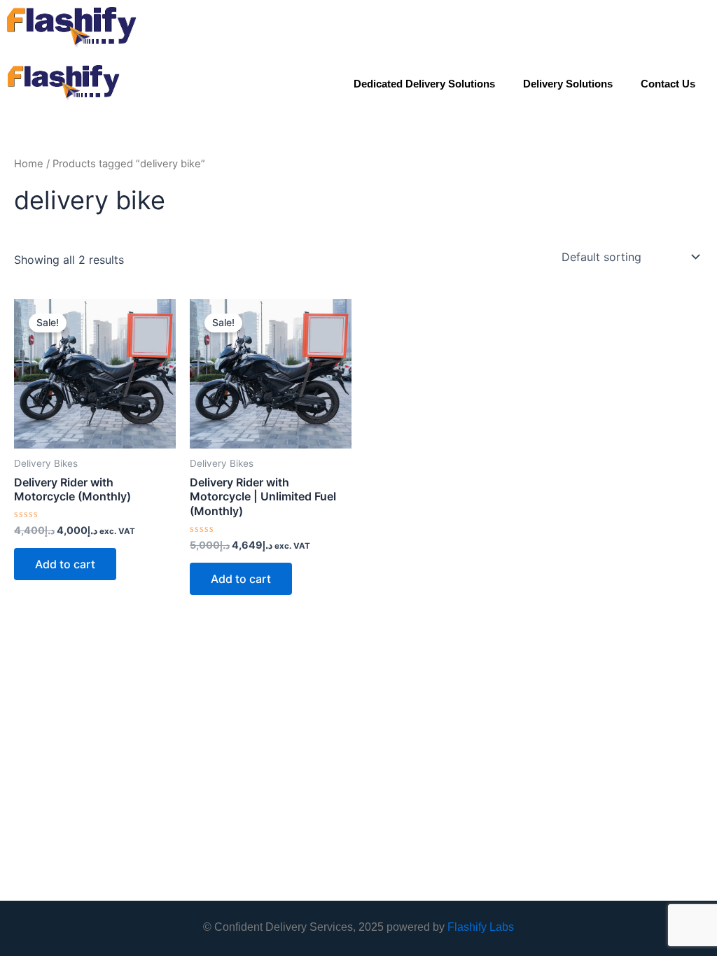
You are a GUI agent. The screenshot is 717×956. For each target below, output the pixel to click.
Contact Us (668, 84)
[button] (700, 28)
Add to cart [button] (65, 564)
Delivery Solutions (568, 84)
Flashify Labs (480, 927)
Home (28, 163)
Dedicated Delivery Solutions (424, 84)
